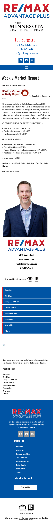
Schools (7, 330)
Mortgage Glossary (11, 313)
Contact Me (25, 487)
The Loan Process (10, 307)
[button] (26, 67)
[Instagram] (32, 60)
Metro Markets (9, 319)
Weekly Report (14, 171)
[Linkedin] (26, 60)
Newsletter (8, 290)
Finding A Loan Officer (12, 301)
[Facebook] (20, 60)
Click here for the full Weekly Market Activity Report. (19, 163)
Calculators (8, 295)
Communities (9, 325)
